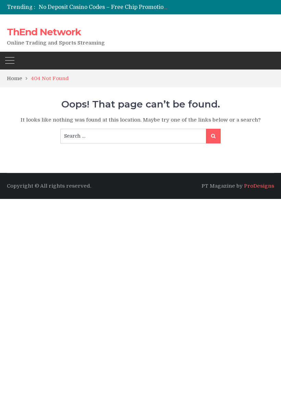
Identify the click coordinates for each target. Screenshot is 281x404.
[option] (103, 7)
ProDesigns (259, 186)
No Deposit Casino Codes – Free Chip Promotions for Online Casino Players (139, 7)
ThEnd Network (44, 32)
